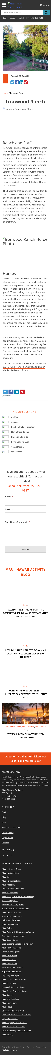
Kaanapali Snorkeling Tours (13, 987)
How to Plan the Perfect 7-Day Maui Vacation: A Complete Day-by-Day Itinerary (25, 654)
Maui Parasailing (9, 983)
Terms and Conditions (11, 827)
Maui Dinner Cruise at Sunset (14, 979)
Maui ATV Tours (9, 959)
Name (9, 496)
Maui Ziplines (7, 928)
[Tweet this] (12, 82)
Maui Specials (7, 995)
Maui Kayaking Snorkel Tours (14, 1022)
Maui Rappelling (8, 885)
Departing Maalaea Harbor (13, 936)
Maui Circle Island (9, 955)
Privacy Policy (7, 832)
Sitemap (5, 842)
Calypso (15, 422)
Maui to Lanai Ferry (10, 892)
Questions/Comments (17, 522)
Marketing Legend (9, 1050)
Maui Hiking (7, 1007)
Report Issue (7, 837)
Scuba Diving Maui (10, 900)
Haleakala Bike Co (19, 437)
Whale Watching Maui (11, 951)
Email (9, 509)
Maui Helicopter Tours (11, 869)
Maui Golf (6, 877)
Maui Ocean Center (10, 940)
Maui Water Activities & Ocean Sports (18, 932)
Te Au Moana (17, 447)
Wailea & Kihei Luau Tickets (13, 888)
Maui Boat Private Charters (13, 1026)
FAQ (4, 822)
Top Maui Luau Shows (11, 971)
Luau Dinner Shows (13, 726)
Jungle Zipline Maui (12, 380)
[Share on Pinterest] (26, 82)
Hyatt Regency (41, 380)
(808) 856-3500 (36, 18)
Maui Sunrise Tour (9, 963)
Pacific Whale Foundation (23, 427)
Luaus (12, 18)
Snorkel (21, 18)
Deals (5, 18)
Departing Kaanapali (10, 975)
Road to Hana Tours (10, 924)
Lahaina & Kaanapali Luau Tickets (16, 1014)
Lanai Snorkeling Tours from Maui (16, 1030)
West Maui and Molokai (12, 916)
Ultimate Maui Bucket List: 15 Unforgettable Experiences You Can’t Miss (25, 694)
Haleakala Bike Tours (11, 920)
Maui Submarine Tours (11, 948)
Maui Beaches (28, 726)
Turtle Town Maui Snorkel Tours (15, 908)
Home (5, 93)
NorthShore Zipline (20, 432)
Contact (5, 812)
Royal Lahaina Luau (20, 442)
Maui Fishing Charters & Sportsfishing (18, 896)
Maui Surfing (7, 1034)
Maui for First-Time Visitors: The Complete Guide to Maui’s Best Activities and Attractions (25, 613)
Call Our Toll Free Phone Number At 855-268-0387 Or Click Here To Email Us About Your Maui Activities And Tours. (25, 367)
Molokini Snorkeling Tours (13, 904)
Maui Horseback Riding (11, 881)
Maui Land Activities (10, 873)
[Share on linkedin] (21, 82)
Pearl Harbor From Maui (12, 967)
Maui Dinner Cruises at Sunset (14, 991)
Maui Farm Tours (9, 1003)
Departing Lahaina (10, 1018)
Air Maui (15, 417)
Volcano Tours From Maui (13, 1011)
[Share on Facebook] (17, 82)
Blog (25, 605)
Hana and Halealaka (10, 999)
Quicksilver (16, 451)
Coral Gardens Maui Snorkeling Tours (17, 944)
